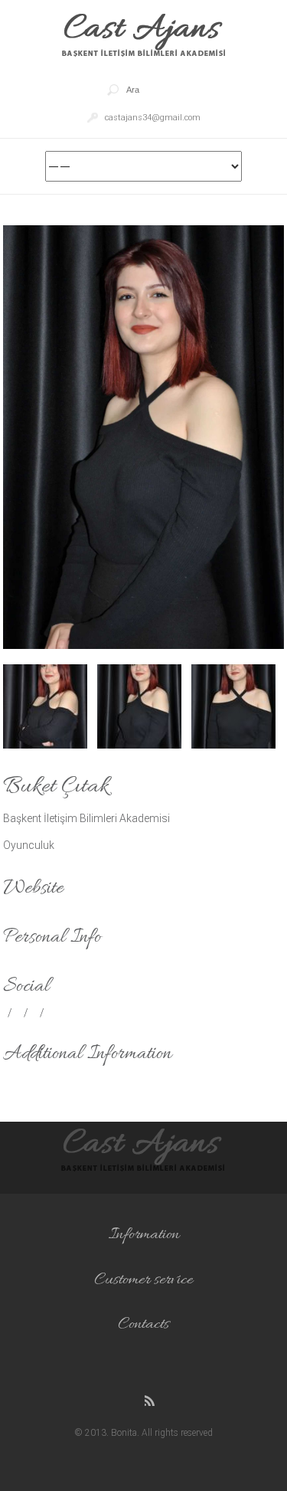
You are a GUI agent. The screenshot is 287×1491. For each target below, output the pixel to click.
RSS (151, 1400)
